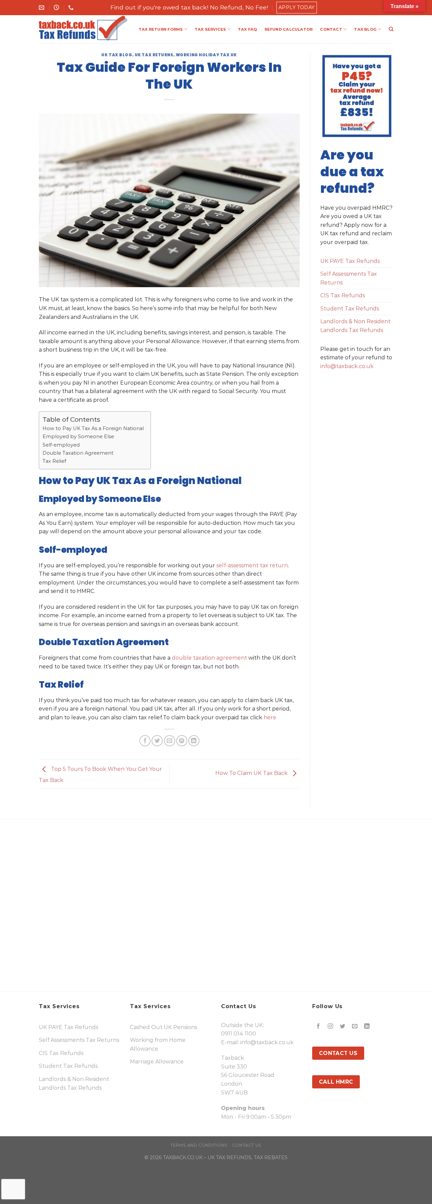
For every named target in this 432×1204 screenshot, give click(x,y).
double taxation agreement (209, 658)
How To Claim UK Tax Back (252, 773)
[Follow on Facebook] (318, 1026)
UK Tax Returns (154, 55)
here (270, 717)
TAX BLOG (365, 29)
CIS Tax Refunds (342, 295)
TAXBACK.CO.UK (182, 1157)
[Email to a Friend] (169, 740)
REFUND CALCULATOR (289, 29)
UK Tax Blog (116, 55)
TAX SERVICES (210, 29)
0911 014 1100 (238, 1033)
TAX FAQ (247, 29)
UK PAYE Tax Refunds (350, 261)
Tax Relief (54, 461)
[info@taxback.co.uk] (42, 7)
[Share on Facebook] (145, 740)
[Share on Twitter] (157, 740)
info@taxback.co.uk (347, 366)
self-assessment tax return (252, 565)
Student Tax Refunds (349, 308)
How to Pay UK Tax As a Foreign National (93, 428)
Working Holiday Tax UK (206, 55)
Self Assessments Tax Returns (348, 278)
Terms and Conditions (198, 1145)
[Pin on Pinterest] (181, 740)
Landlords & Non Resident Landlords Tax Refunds (355, 325)
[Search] (391, 29)
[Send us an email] (354, 1026)
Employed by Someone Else (78, 436)
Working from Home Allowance (158, 1044)
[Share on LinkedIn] (193, 740)
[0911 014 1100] (71, 7)
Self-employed (61, 445)
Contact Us (247, 1145)
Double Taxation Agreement (78, 453)
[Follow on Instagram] (330, 1026)
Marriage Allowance (157, 1061)
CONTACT (331, 29)
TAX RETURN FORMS (161, 29)
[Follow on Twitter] (342, 1026)
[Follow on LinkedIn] (367, 1026)
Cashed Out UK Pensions (163, 1027)
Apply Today (296, 7)
